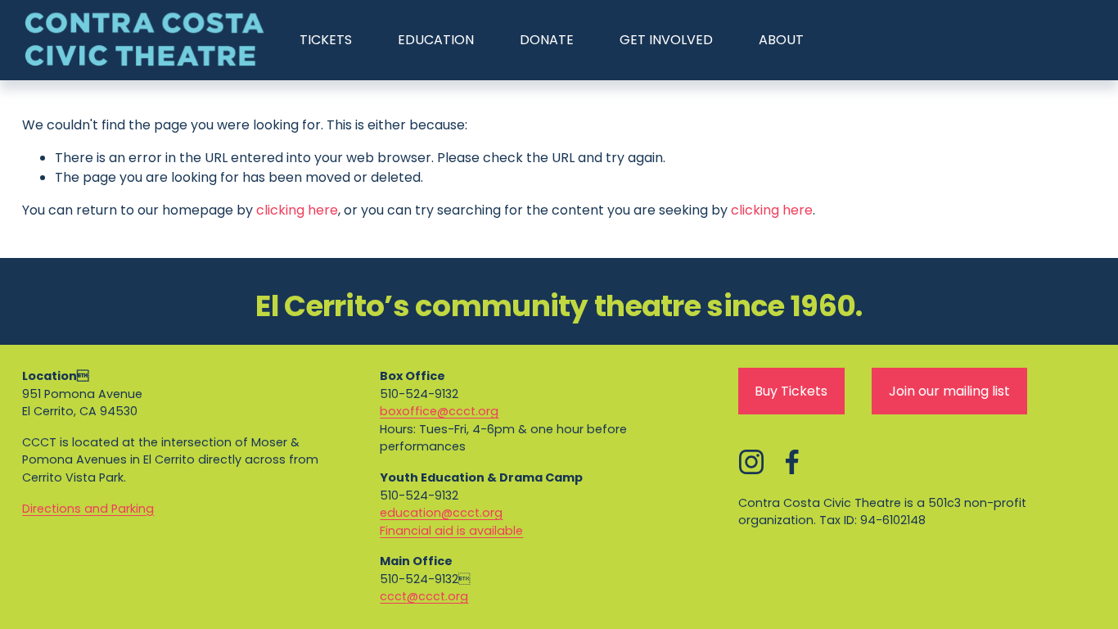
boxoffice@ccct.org (439, 411)
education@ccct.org (441, 513)
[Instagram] (751, 462)
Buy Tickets (791, 391)
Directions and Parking (88, 508)
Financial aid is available (451, 531)
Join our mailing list (949, 391)
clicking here (297, 210)
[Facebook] (792, 462)
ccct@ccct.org (424, 596)
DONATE (547, 39)
